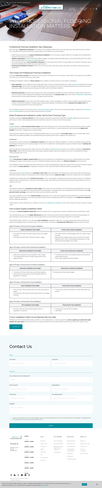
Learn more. (45, 485)
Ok (84, 484)
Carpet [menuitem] (42, 449)
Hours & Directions (72, 9)
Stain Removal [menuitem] (71, 441)
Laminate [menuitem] (42, 452)
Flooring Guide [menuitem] (71, 446)
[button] (90, 9)
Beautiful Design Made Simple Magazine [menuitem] (58, 448)
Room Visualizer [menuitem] (58, 441)
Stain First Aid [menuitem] (71, 443)
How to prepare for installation (52, 203)
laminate (21, 173)
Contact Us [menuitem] (83, 446)
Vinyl (10, 159)
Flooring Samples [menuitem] (58, 443)
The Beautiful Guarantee (82, 94)
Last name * (55, 359)
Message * (12, 403)
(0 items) (96, 8)
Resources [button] (18, 9)
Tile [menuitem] (41, 454)
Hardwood (75, 84)
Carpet (11, 126)
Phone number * (13, 385)
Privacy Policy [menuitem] (84, 453)
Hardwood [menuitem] (43, 446)
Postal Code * (12, 394)
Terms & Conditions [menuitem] (83, 450)
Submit (51, 425)
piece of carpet (33, 60)
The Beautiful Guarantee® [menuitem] (70, 450)
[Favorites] (93, 9)
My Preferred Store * (57, 394)
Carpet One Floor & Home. (21, 478)
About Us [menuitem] (82, 441)
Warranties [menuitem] (70, 453)
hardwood (57, 149)
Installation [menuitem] (70, 456)
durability (69, 118)
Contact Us (15, 326)
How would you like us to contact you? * (19, 375)
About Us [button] (28, 9)
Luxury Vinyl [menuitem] (43, 443)
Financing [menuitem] (43, 460)
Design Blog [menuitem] (57, 452)
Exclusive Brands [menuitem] (71, 459)
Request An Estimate (83, 9)
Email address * (56, 385)
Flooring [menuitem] (42, 441)
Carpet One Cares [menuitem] (85, 443)
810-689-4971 (26, 2)
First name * (12, 359)
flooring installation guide (46, 109)
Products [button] (8, 9)
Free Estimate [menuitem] (44, 457)
